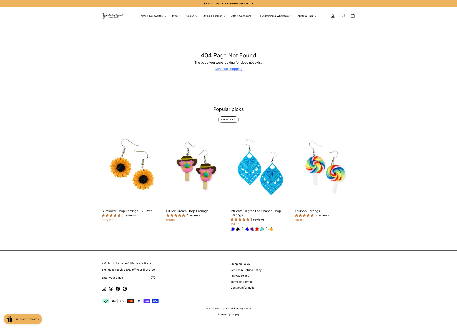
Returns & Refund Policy (246, 270)
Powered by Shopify (228, 314)
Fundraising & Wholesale (274, 15)
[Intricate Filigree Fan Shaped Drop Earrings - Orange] (271, 229)
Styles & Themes (213, 15)
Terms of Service (241, 281)
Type (175, 15)
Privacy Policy (239, 276)
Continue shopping (228, 69)
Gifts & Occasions (241, 15)
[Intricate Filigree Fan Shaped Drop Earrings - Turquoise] (261, 229)
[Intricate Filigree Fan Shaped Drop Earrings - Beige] (242, 229)
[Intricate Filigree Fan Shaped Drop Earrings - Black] (237, 229)
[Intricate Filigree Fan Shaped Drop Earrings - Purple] (252, 229)
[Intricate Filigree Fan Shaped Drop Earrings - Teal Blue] (247, 229)
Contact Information (243, 287)
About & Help (305, 15)
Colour (190, 15)
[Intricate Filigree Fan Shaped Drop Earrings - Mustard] (266, 229)
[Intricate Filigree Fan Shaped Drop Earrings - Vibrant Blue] (233, 229)
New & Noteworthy (152, 15)
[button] (112, 215)
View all (228, 119)
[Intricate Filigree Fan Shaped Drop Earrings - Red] (257, 229)
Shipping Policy (240, 264)
